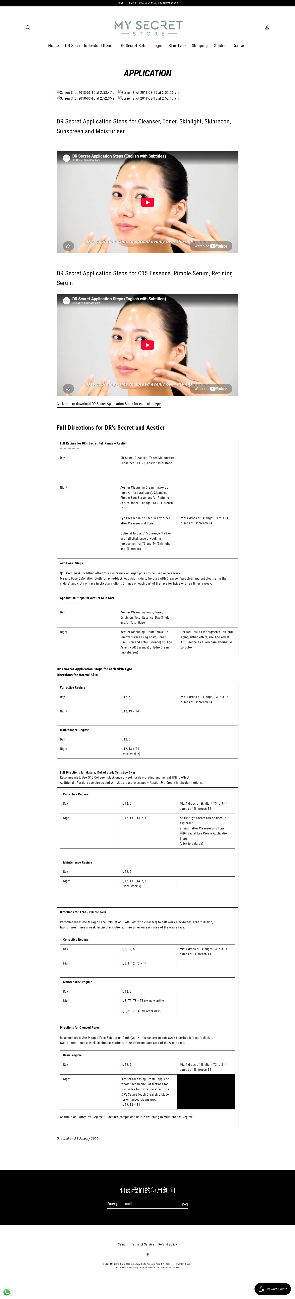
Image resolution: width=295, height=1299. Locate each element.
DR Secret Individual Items (89, 45)
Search (122, 1244)
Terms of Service (142, 1244)
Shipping (200, 45)
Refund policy (167, 1244)
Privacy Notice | (164, 1267)
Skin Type (177, 45)
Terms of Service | (147, 1267)
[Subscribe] (184, 1204)
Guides (220, 45)
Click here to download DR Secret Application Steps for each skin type (109, 404)
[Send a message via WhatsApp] (6, 1292)
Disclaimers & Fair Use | (127, 1267)
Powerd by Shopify (184, 1264)
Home (53, 45)
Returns (176, 1267)
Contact (239, 45)
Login (158, 45)
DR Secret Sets (132, 45)
